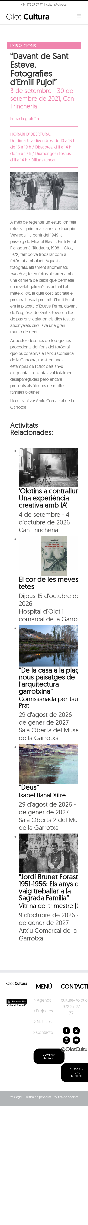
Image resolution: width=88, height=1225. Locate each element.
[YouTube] (76, 1040)
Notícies (44, 1021)
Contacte (44, 1032)
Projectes (44, 1010)
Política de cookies (65, 1097)
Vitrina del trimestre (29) (52, 906)
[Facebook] (66, 1030)
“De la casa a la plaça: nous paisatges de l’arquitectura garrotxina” (51, 680)
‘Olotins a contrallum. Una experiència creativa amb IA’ (51, 497)
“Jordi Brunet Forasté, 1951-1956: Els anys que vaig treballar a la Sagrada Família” (53, 887)
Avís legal (16, 1097)
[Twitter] (76, 1030)
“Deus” (29, 787)
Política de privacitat (38, 1097)
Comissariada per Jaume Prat (53, 702)
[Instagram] (66, 1040)
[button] (9, 13)
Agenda (44, 1000)
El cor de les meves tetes (48, 583)
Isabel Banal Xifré (42, 795)
